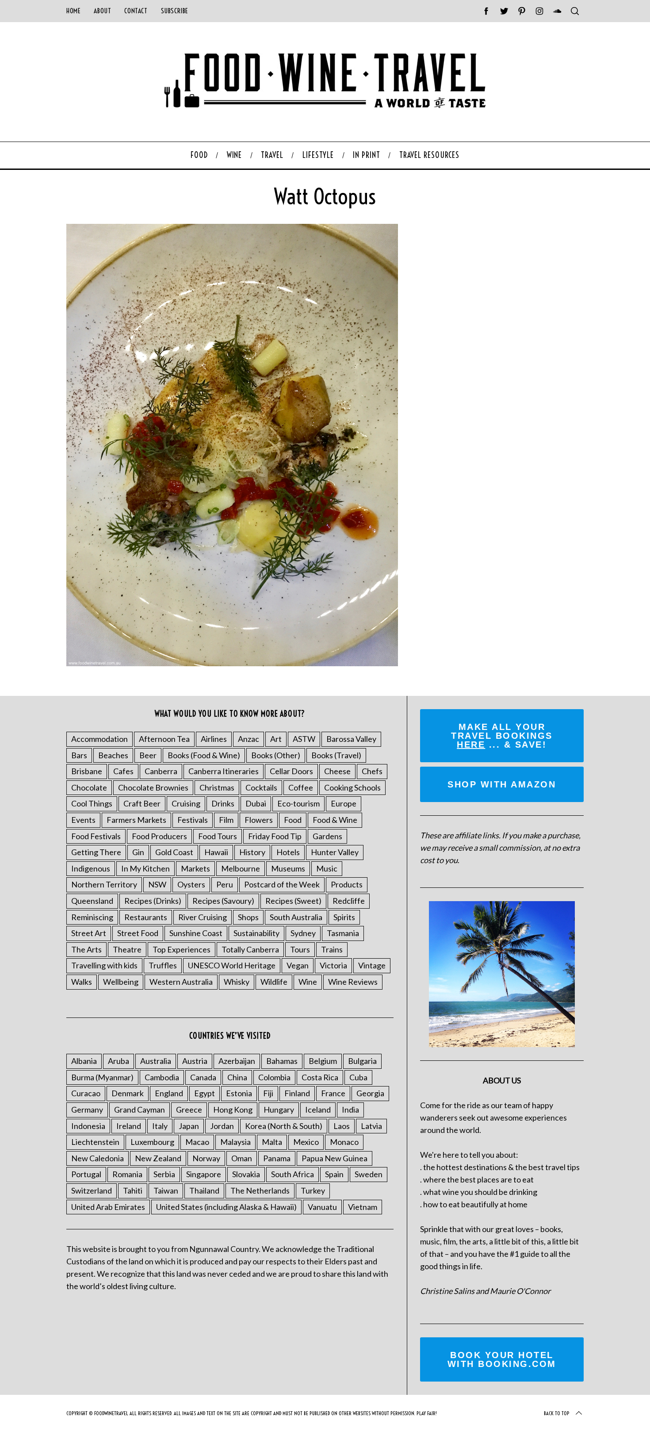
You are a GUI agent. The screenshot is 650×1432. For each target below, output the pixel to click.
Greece (189, 1109)
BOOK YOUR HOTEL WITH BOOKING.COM (501, 1359)
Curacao (85, 1093)
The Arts (86, 949)
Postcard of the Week (282, 884)
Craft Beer (142, 803)
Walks (81, 982)
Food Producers (159, 836)
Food (293, 820)
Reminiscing (92, 917)
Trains (332, 949)
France (333, 1093)
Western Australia (181, 982)
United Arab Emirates (108, 1207)
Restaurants (145, 917)
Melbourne (240, 868)
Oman (241, 1158)
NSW (157, 884)
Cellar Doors (291, 771)
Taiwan (165, 1190)
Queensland (92, 901)
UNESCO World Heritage (231, 965)
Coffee (300, 787)
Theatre (127, 949)
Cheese (337, 771)
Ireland (128, 1126)
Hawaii (216, 852)
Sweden (368, 1174)
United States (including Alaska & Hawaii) (226, 1207)
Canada (203, 1077)
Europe (343, 803)
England (169, 1093)
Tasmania (343, 933)
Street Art (88, 933)
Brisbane (86, 771)
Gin (138, 852)
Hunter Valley (335, 852)
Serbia (164, 1174)
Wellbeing (120, 982)
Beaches (113, 755)
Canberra (161, 771)
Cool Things (91, 803)
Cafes (123, 771)
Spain (334, 1174)
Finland (297, 1093)
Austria (194, 1061)
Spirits (344, 917)
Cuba (358, 1077)
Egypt (204, 1093)
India (350, 1109)
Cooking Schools (352, 787)
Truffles (163, 965)
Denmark (127, 1093)
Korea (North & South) (283, 1126)
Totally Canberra (250, 949)
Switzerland (91, 1190)
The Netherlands (260, 1190)
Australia (155, 1061)
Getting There (96, 852)
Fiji (268, 1093)
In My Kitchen (145, 868)
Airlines (214, 739)
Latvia (371, 1126)
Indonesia (88, 1126)
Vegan (298, 965)
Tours (300, 949)
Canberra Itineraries (223, 771)
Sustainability (256, 933)
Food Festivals (96, 836)
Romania (127, 1174)
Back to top (557, 1413)
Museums (288, 868)
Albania (84, 1061)
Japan (189, 1126)
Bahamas (282, 1061)
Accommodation (99, 739)
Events (83, 820)
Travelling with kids (104, 965)
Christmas (216, 787)
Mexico (306, 1142)
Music (326, 868)
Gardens (327, 836)
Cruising (186, 803)
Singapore (203, 1174)
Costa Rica (320, 1077)
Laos (341, 1126)
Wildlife (273, 982)
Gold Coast (174, 852)
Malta (272, 1142)
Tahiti (132, 1190)
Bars (79, 755)
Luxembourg (152, 1142)
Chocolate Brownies (153, 787)
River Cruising (202, 917)
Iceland (318, 1109)
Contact (135, 11)
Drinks (222, 803)
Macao (197, 1142)
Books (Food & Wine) (204, 755)
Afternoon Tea (164, 739)
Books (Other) (275, 755)
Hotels (288, 852)
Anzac (248, 739)
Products (347, 884)
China (237, 1077)
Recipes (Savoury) (223, 901)
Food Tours (217, 836)
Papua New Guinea (334, 1158)
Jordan (222, 1126)
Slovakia (246, 1174)
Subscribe (174, 11)
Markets (195, 868)
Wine (307, 982)
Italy (160, 1126)
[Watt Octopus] (232, 663)
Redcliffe (349, 901)
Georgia (370, 1093)
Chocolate (89, 787)
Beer (148, 755)
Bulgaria (362, 1061)
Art (276, 739)
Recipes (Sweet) (293, 901)
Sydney (303, 933)
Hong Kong (232, 1109)
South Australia (296, 917)
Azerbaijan (236, 1061)
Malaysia (235, 1142)
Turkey (313, 1190)
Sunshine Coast (195, 933)
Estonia (239, 1093)
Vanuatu (322, 1207)
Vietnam (362, 1207)
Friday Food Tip (275, 836)
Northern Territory (104, 884)
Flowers (259, 820)
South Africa (292, 1174)
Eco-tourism (298, 803)
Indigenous (90, 868)
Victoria (333, 965)
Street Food (137, 933)
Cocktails (261, 787)
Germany (87, 1109)
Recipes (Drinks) (152, 901)
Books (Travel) (336, 755)
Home (73, 11)
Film (226, 820)
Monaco (344, 1142)
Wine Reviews (353, 982)
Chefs (372, 771)
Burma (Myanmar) (102, 1077)
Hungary (279, 1109)
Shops (248, 917)
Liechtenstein (95, 1142)
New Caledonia (97, 1158)
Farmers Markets (136, 820)
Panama (277, 1158)
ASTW (304, 739)
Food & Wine (335, 820)
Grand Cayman (139, 1109)
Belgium (323, 1061)
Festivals (192, 820)
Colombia (274, 1077)
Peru (224, 884)
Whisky (236, 982)
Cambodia (162, 1077)
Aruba (118, 1061)
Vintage (372, 965)
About (102, 11)
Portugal (86, 1174)
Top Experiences (181, 949)
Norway (206, 1158)
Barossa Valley (351, 739)
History (252, 852)
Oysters (191, 884)
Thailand (204, 1190)
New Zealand (158, 1158)
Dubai (255, 803)
